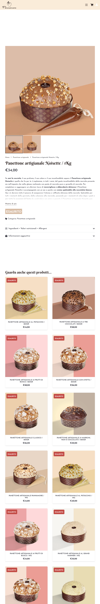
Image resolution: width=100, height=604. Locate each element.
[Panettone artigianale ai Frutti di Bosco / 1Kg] (26, 529)
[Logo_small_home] (9, 5)
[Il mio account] (96, 4)
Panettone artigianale (21, 157)
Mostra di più (10, 204)
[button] (86, 5)
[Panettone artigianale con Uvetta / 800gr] (73, 356)
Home (7, 157)
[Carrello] (92, 5)
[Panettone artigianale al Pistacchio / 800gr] (26, 298)
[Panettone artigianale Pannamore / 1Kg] (26, 472)
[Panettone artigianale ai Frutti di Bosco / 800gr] (26, 356)
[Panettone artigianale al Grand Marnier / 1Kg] (73, 529)
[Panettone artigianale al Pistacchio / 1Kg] (73, 472)
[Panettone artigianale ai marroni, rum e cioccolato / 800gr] (73, 414)
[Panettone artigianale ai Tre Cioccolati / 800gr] (73, 298)
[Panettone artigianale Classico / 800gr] (26, 414)
